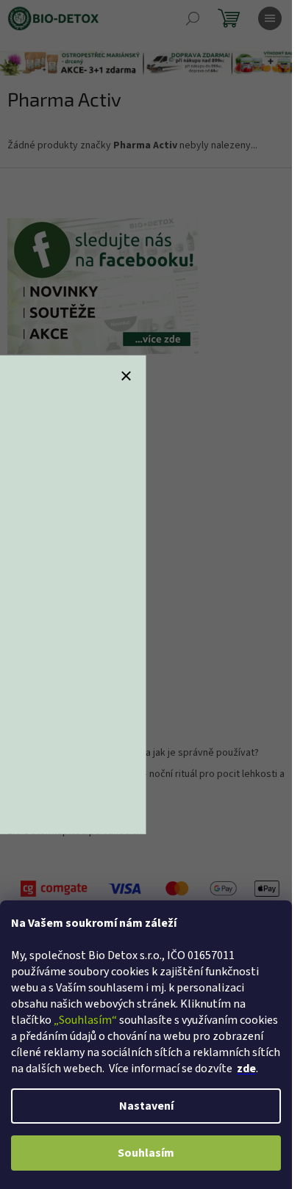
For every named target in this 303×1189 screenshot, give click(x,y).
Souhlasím (146, 1153)
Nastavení (146, 1106)
